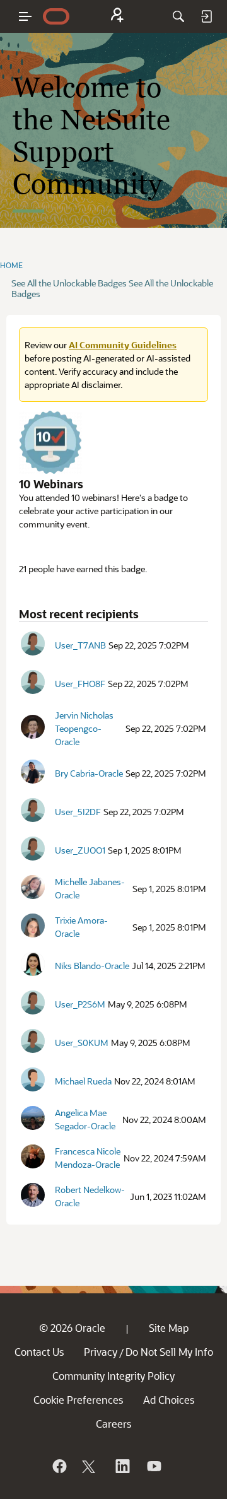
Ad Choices (168, 1399)
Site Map (169, 1327)
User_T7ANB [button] (80, 645)
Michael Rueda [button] (83, 1081)
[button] (33, 643)
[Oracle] (58, 1466)
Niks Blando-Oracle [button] (92, 966)
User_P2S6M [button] (80, 1004)
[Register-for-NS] (117, 17)
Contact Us (39, 1351)
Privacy (100, 1351)
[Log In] (206, 16)
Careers (113, 1423)
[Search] (178, 16)
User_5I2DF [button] (78, 812)
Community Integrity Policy (113, 1375)
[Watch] (153, 1466)
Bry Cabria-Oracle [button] (89, 773)
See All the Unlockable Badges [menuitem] (69, 283)
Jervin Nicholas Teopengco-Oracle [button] (84, 728)
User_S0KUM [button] (81, 1043)
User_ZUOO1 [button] (80, 850)
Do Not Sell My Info (169, 1351)
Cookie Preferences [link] (78, 1399)
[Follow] (90, 1466)
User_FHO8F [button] (80, 684)
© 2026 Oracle (72, 1327)
